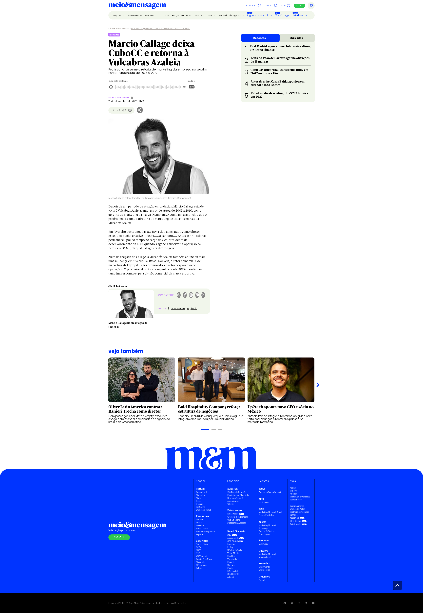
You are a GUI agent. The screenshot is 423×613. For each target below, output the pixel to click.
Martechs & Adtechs (236, 522)
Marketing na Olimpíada (238, 495)
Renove (293, 490)
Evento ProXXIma (204, 559)
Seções (117, 15)
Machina (231, 556)
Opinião (199, 504)
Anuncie (293, 493)
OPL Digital (232, 541)
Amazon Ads (232, 538)
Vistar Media (233, 553)
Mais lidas (296, 38)
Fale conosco (296, 499)
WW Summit (201, 556)
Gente (118, 28)
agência (192, 308)
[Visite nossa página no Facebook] (285, 603)
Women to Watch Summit (270, 492)
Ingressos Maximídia (259, 15)
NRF (198, 553)
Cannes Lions (202, 544)
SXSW (198, 547)
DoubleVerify (233, 574)
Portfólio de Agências (231, 15)
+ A (118, 110)
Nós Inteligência (234, 550)
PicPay (230, 547)
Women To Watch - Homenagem (267, 533)
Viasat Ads (232, 559)
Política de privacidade (300, 496)
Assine (299, 5)
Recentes (259, 38)
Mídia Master (264, 502)
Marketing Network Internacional (267, 556)
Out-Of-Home (233, 519)
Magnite (231, 562)
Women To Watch (203, 510)
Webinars (200, 525)
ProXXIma (200, 507)
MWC (198, 550)
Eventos (150, 15)
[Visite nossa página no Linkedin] (306, 603)
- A (112, 110)
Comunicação (202, 492)
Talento (230, 504)
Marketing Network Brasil (270, 512)
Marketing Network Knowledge (267, 527)
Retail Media (299, 15)
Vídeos (199, 522)
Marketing (200, 495)
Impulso (230, 544)
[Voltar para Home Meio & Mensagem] (137, 6)
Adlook (230, 577)
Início (111, 28)
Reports (199, 534)
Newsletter (251, 5)
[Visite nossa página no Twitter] (292, 603)
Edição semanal (182, 15)
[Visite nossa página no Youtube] (313, 603)
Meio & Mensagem (118, 97)
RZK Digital (232, 571)
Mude (229, 568)
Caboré (199, 568)
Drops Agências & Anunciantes (235, 499)
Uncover (231, 565)
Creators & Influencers (237, 516)
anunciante (178, 308)
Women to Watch (205, 15)
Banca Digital (202, 528)
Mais (163, 15)
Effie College (282, 15)
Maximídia (200, 562)
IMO (229, 534)
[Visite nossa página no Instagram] (299, 603)
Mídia (198, 498)
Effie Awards (201, 565)
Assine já (119, 537)
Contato (269, 5)
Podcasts (200, 519)
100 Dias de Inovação (236, 492)
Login (283, 5)
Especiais (133, 15)
